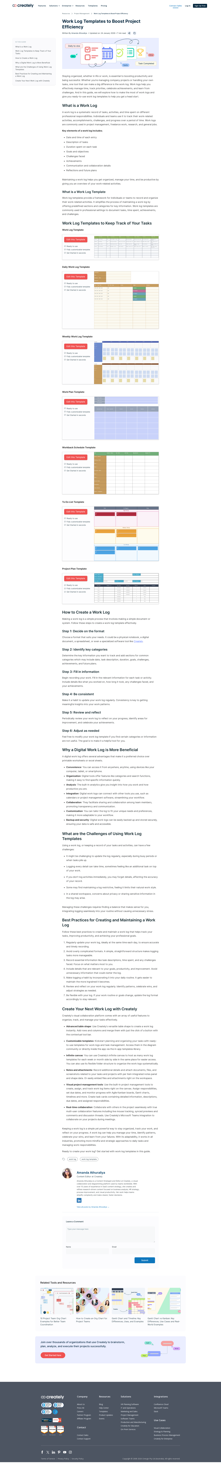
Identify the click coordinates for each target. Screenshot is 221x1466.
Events (101, 1418)
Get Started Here (53, 1355)
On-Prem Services (128, 1429)
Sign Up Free (200, 5)
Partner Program (84, 1415)
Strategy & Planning (162, 1431)
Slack (156, 1411)
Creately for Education (130, 1426)
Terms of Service (48, 1458)
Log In (187, 5)
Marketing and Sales (129, 1411)
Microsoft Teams (161, 1408)
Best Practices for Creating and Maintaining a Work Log (33, 75)
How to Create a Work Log (26, 58)
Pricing (104, 5)
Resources (80, 5)
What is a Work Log (23, 47)
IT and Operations (128, 1408)
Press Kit (80, 1408)
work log (72, 1159)
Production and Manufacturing (133, 1422)
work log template (89, 1159)
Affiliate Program (84, 1418)
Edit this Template (76, 239)
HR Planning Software (130, 1404)
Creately (138, 641)
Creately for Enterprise (163, 1438)
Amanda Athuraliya (79, 33)
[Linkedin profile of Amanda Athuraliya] (79, 1200)
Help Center (104, 1408)
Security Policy (78, 1458)
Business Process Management (167, 1435)
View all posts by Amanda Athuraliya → (93, 1207)
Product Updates (106, 1415)
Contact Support (84, 1438)
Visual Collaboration (162, 1428)
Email (114, 1247)
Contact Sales (175, 5)
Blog (101, 1404)
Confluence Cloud (161, 1404)
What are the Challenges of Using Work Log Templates (33, 68)
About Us (81, 1404)
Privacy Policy (63, 1458)
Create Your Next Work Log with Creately (32, 81)
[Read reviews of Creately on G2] (57, 1420)
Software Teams (128, 1418)
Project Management (81, 13)
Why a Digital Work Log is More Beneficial (32, 63)
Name (68, 1247)
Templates (93, 5)
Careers (80, 1411)
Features (42, 5)
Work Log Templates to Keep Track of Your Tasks (33, 52)
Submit (144, 1260)
